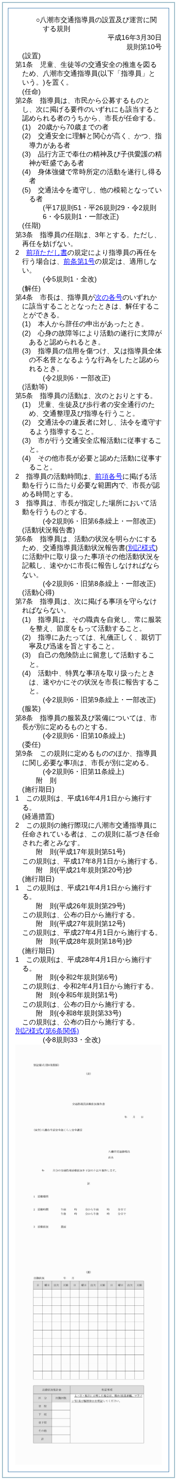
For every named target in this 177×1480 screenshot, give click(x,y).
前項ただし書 (46, 252)
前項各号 (108, 476)
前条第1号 (79, 261)
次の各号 (108, 297)
